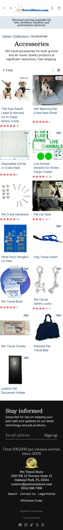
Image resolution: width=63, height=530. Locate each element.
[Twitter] (37, 525)
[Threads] (43, 525)
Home (7, 36)
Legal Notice (46, 494)
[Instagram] (26, 525)
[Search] (10, 8)
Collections (20, 36)
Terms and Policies (31, 518)
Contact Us (28, 494)
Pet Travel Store (35, 511)
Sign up (51, 435)
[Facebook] (20, 525)
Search (12, 494)
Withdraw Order (31, 500)
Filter (9, 70)
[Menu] (3, 8)
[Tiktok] (31, 525)
